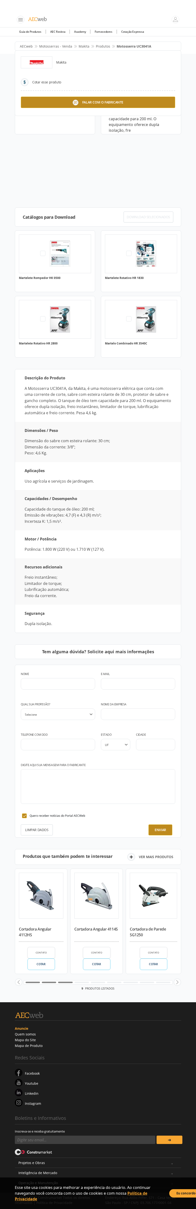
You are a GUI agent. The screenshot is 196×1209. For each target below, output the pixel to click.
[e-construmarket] (33, 1151)
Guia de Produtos (30, 32)
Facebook (32, 1073)
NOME (25, 674)
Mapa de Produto (29, 1045)
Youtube (31, 1083)
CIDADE (141, 735)
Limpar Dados (36, 830)
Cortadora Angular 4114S (96, 929)
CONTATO (41, 952)
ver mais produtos (156, 857)
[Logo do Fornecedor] (36, 62)
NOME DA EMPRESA (113, 704)
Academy (80, 32)
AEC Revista (57, 32)
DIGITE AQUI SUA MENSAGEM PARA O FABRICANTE (53, 765)
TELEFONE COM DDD (34, 735)
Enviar (160, 830)
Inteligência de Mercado (37, 1173)
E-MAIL (105, 674)
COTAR (41, 964)
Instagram (33, 1103)
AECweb (26, 46)
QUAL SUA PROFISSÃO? (35, 704)
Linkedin (31, 1093)
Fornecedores (103, 32)
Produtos (103, 46)
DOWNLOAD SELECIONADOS (148, 217)
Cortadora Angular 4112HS (35, 931)
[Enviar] (169, 1140)
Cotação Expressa (132, 32)
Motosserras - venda (55, 46)
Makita (84, 46)
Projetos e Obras (31, 1162)
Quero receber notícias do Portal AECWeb (57, 816)
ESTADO (106, 735)
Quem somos (25, 1034)
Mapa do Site (25, 1040)
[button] (18, 982)
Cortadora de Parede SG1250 (148, 931)
